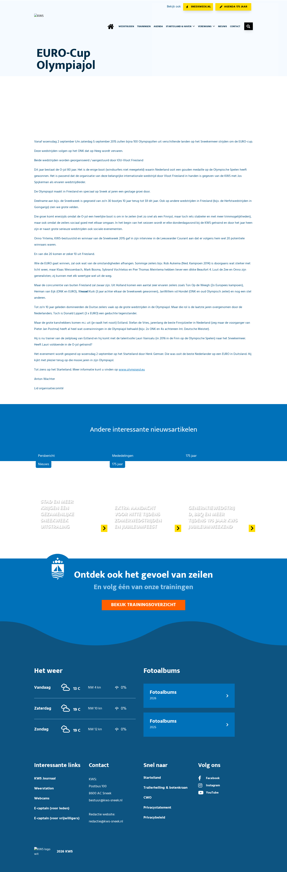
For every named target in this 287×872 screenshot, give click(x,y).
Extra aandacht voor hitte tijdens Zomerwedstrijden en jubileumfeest (137, 517)
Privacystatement (157, 808)
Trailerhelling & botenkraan (165, 788)
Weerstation (44, 788)
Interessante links (57, 765)
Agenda (158, 27)
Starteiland (152, 778)
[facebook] (199, 778)
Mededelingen (122, 456)
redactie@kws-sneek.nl (106, 821)
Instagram (213, 785)
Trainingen (144, 27)
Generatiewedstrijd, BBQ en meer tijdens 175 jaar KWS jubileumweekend (212, 517)
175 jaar (117, 464)
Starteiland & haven (179, 27)
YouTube (212, 792)
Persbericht (46, 456)
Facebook (213, 778)
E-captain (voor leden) (51, 808)
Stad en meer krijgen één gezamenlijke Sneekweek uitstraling (57, 514)
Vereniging (205, 27)
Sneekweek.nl (201, 6)
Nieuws (222, 27)
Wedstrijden (126, 27)
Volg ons (209, 765)
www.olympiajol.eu (132, 369)
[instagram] (200, 786)
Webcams (41, 798)
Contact (235, 27)
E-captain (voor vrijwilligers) (56, 818)
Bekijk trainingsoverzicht (143, 605)
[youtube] (200, 793)
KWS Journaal (45, 778)
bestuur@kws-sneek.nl (105, 800)
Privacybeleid (154, 817)
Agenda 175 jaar (235, 6)
